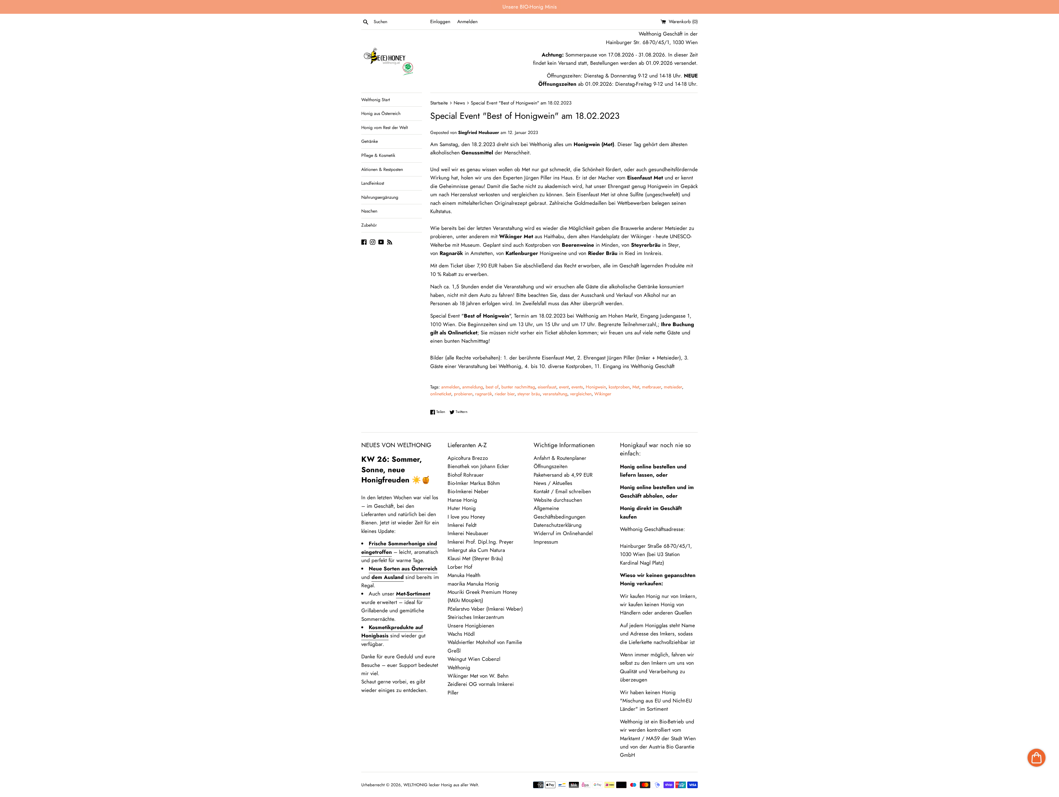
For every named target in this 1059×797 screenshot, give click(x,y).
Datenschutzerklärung (558, 525)
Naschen (369, 211)
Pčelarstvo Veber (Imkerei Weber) (485, 609)
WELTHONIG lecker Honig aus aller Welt (440, 785)
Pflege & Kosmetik (378, 155)
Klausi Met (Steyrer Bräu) (475, 558)
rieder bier (505, 394)
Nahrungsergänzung (379, 197)
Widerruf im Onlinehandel (563, 533)
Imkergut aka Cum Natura (476, 550)
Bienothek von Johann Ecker (478, 466)
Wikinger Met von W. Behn (478, 676)
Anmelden (467, 21)
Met (635, 387)
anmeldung (472, 387)
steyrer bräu (528, 394)
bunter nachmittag (518, 387)
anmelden (450, 387)
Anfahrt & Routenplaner (560, 458)
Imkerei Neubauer (468, 533)
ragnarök (483, 394)
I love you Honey (466, 516)
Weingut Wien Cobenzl (474, 659)
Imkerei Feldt (462, 525)
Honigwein (596, 387)
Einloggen (440, 21)
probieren (463, 394)
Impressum (546, 542)
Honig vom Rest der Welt (384, 127)
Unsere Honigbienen (471, 625)
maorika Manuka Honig (473, 583)
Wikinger (602, 394)
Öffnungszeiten (551, 466)
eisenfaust (547, 387)
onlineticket (440, 394)
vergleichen (581, 394)
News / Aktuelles (553, 483)
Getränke (369, 141)
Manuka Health (464, 575)
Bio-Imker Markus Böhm (474, 483)
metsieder (673, 387)
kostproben (619, 387)
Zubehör (369, 225)
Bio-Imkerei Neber (468, 491)
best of (492, 387)
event (564, 387)
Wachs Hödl (461, 634)
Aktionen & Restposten (382, 169)
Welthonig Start (375, 99)
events (577, 387)
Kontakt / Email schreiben (562, 491)
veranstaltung (555, 394)
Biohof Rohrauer (466, 475)
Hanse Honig (462, 500)
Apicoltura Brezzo (468, 458)
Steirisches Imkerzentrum (476, 617)
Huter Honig (462, 508)
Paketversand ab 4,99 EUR (563, 475)
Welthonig (459, 667)
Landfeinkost (372, 183)
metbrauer (651, 387)
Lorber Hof (460, 567)
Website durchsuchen (558, 500)
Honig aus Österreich (380, 113)
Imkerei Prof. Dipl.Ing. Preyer (481, 542)
